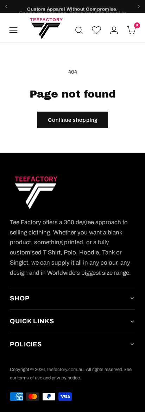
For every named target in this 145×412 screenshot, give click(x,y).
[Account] (114, 30)
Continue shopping (72, 120)
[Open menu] (13, 30)
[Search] (78, 30)
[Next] (138, 6)
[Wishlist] (96, 30)
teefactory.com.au (65, 369)
